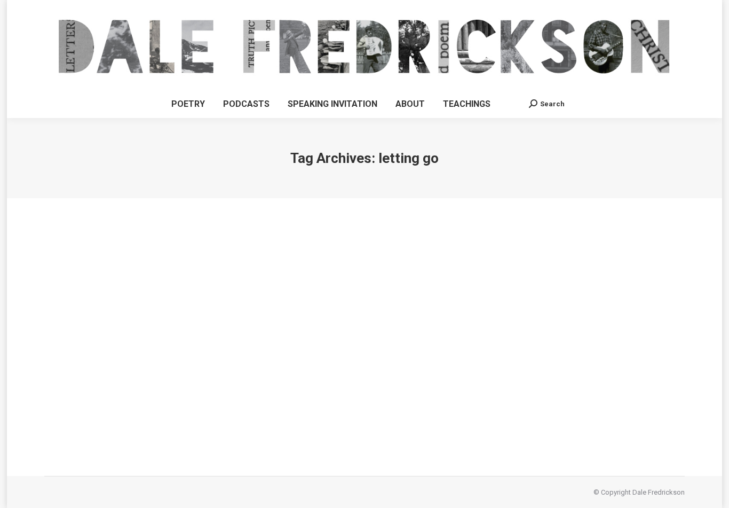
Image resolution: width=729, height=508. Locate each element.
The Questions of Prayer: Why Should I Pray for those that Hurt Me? (223, 382)
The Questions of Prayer (94, 402)
